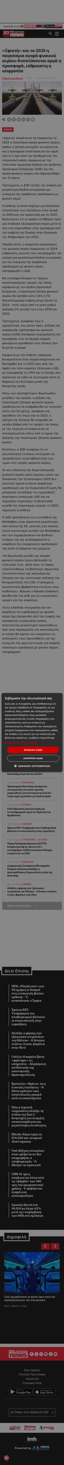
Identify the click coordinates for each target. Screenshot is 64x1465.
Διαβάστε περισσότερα (41, 737)
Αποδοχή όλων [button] (33, 749)
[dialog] (32, 732)
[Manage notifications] (6, 1457)
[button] (32, 742)
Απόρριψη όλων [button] (33, 758)
